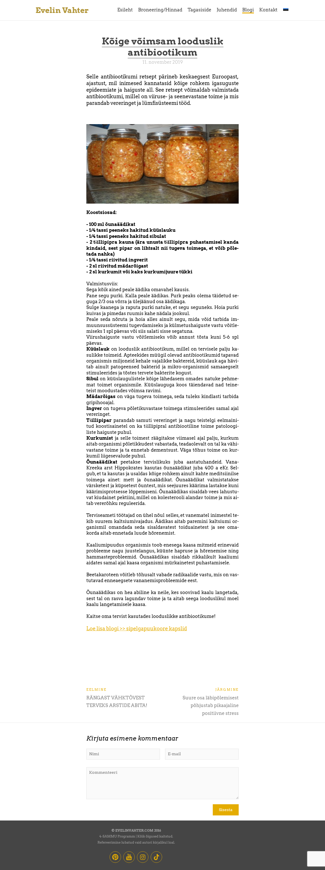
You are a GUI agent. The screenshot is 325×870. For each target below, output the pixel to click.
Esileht (125, 9)
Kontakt (268, 9)
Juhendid (227, 9)
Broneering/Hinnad (160, 9)
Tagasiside (199, 9)
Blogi (248, 9)
